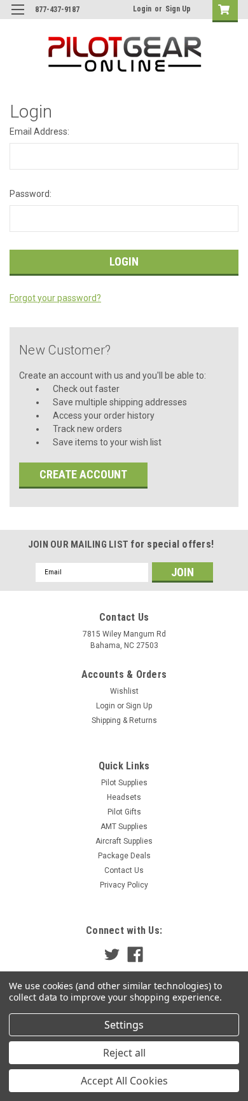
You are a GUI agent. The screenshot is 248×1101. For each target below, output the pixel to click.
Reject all (124, 1053)
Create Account (83, 474)
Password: (31, 194)
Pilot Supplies (124, 782)
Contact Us (124, 870)
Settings (124, 1025)
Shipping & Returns (124, 720)
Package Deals (124, 855)
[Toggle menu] (17, 17)
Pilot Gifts (124, 811)
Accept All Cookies (124, 1081)
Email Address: (39, 131)
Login (142, 8)
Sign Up (178, 8)
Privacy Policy (124, 885)
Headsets (124, 797)
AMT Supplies (124, 826)
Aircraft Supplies (124, 841)
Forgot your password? (55, 298)
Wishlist (124, 691)
